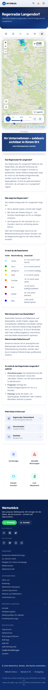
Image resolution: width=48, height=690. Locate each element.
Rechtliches (8, 625)
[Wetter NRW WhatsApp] (22, 543)
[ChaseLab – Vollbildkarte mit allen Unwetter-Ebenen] (42, 33)
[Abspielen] (8, 119)
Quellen (5, 653)
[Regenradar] (6, 33)
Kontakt (26, 522)
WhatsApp (11, 522)
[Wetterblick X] (16, 533)
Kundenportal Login (10, 618)
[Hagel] (20, 33)
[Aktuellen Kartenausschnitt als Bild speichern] (6, 107)
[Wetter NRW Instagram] (16, 543)
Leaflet (31, 127)
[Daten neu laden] (34, 119)
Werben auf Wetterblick (12, 594)
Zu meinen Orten (9, 559)
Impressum (6, 629)
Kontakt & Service (10, 604)
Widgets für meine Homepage (14, 562)
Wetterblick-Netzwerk (11, 587)
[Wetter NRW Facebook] (4, 543)
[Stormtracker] (13, 33)
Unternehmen (8, 576)
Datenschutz (7, 633)
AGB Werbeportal (9, 647)
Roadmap (6, 583)
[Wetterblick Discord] (10, 533)
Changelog (38, 672)
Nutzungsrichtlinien (10, 636)
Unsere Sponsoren (9, 590)
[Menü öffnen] (43, 3)
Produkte (6, 551)
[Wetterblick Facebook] (4, 533)
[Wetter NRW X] (10, 543)
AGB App (5, 640)
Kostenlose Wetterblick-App (13, 555)
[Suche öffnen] (33, 3)
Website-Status (11, 672)
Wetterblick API (8, 569)
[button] (5, 42)
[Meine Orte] (38, 3)
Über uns (6, 580)
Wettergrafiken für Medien (13, 615)
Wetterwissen (7, 565)
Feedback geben (9, 611)
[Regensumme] (27, 33)
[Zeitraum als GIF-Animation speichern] (6, 101)
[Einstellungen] (40, 119)
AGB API (5, 643)
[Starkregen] (34, 33)
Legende (39, 112)
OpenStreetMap (40, 127)
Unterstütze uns (8, 597)
